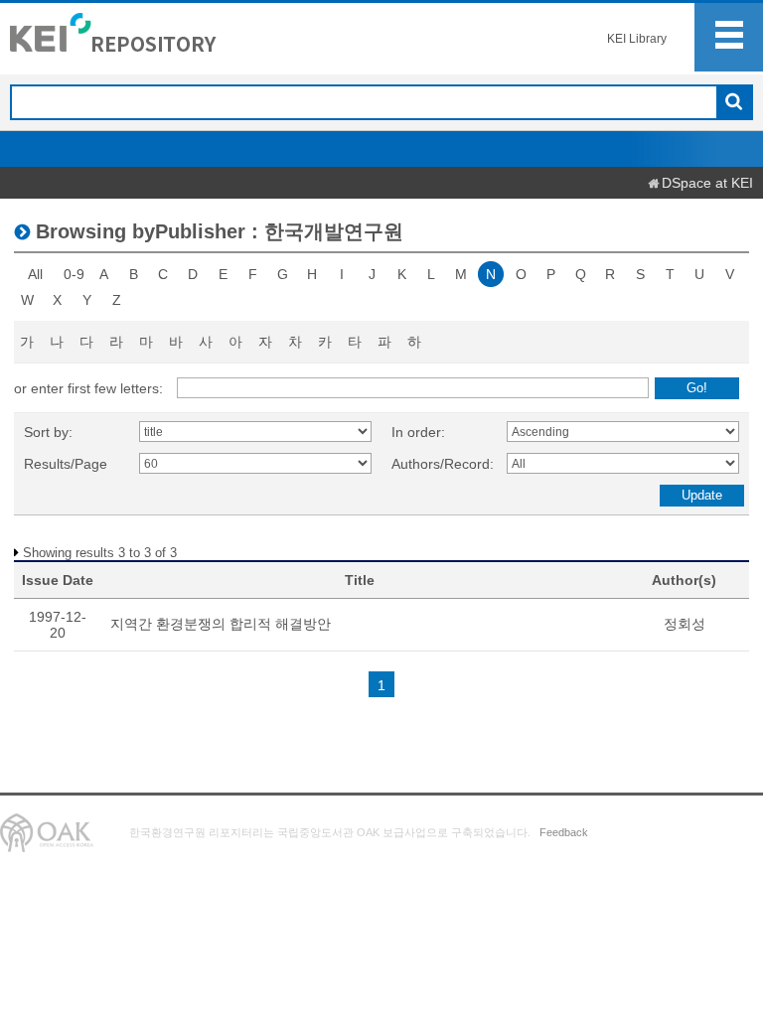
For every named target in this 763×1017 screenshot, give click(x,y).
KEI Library (637, 39)
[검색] (733, 103)
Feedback (563, 832)
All (35, 274)
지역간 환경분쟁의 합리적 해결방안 (220, 624)
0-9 (74, 274)
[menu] (728, 37)
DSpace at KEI (707, 183)
